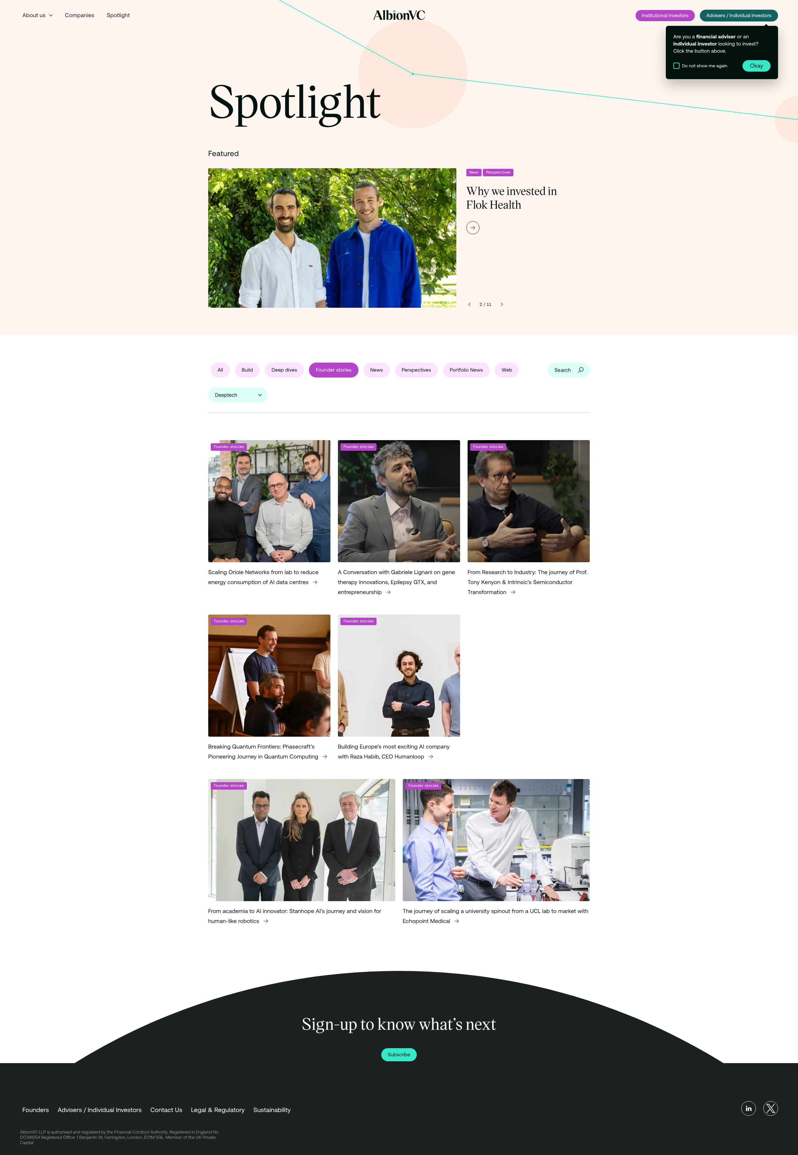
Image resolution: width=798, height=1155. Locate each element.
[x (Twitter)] (770, 1108)
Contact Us (166, 1110)
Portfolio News (466, 370)
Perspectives (498, 172)
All (220, 370)
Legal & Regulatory (218, 1110)
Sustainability (272, 1110)
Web (507, 370)
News (473, 172)
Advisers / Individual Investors (739, 15)
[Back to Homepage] (399, 15)
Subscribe (399, 1055)
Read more (399, 238)
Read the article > (269, 523)
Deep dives (284, 370)
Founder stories (333, 370)
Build (247, 370)
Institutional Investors (665, 15)
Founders (35, 1110)
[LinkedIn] (748, 1108)
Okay (756, 65)
